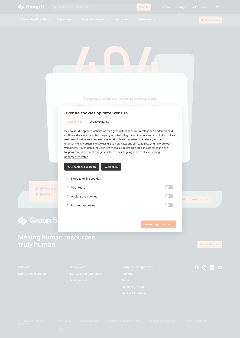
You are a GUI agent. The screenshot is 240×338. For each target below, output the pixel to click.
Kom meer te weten (76, 156)
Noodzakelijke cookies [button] (86, 178)
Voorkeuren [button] (79, 187)
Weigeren (111, 167)
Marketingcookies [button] (83, 205)
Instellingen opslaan (158, 224)
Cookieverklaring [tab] (99, 121)
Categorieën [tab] (75, 121)
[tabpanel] (120, 169)
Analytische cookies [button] (84, 196)
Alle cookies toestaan (82, 167)
